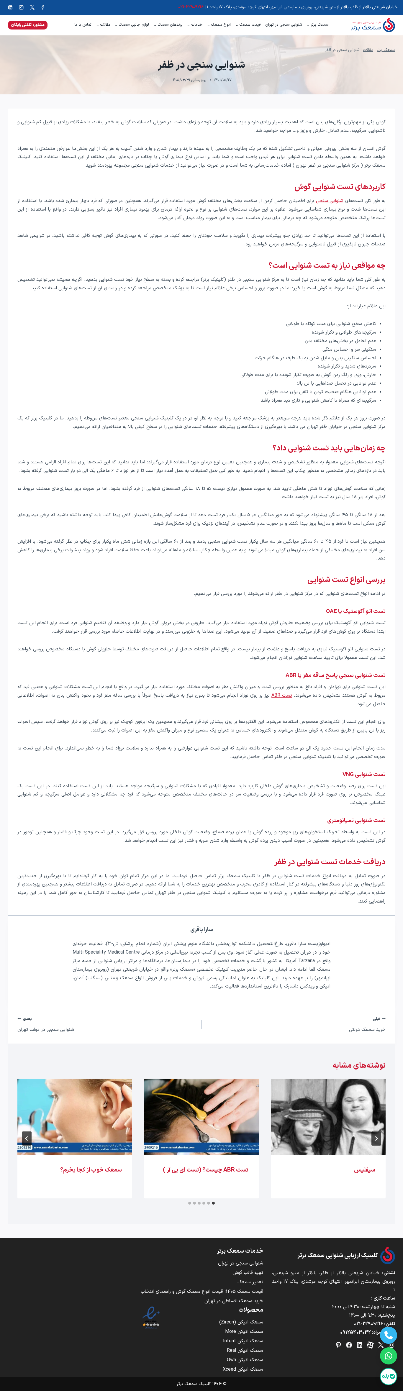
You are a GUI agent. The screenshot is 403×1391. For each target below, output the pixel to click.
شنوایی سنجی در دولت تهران (45, 1024)
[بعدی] (27, 1138)
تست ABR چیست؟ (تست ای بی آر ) (205, 1170)
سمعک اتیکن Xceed (243, 1369)
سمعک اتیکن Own (245, 1360)
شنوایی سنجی (330, 200)
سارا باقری (201, 930)
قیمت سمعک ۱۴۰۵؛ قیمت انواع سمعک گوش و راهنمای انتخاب (202, 1291)
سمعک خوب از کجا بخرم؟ (91, 1170)
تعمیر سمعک (250, 1282)
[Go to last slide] (376, 1138)
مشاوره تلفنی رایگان (28, 25)
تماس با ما (82, 25)
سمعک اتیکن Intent (243, 1341)
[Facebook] (42, 7)
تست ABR (281, 695)
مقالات (368, 50)
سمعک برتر (386, 50)
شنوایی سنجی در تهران (283, 25)
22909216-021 (368, 1324)
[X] (32, 7)
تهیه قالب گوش (247, 1272)
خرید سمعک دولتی (367, 1024)
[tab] (213, 1203)
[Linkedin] (10, 7)
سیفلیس (364, 1170)
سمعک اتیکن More (244, 1331)
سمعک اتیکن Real (245, 1350)
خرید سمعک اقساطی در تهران (233, 1301)
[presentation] (328, 1117)
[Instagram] (21, 7)
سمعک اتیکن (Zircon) (241, 1322)
